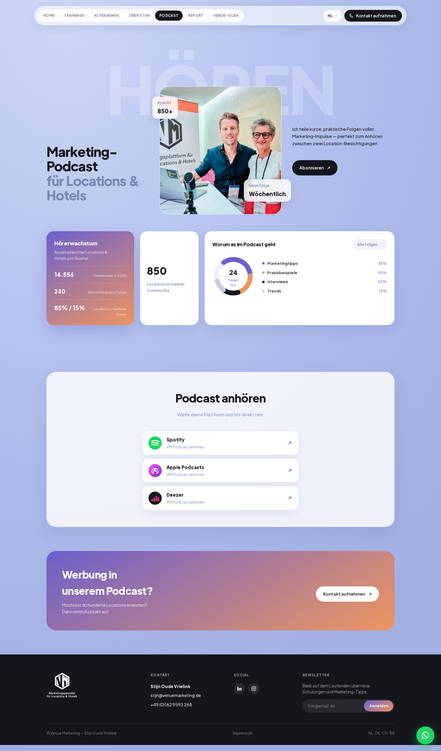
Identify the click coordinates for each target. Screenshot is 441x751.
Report (196, 15)
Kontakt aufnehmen (344, 594)
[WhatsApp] (425, 735)
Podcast (168, 15)
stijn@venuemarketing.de (176, 695)
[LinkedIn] (239, 688)
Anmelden (378, 706)
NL (328, 17)
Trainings (74, 15)
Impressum (243, 733)
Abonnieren (311, 167)
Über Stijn (139, 15)
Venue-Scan (225, 15)
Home (48, 15)
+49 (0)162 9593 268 (171, 704)
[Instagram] (254, 688)
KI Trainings (106, 15)
